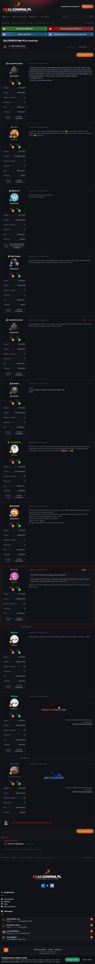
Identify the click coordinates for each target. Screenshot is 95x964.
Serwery (34, 16)
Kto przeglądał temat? (85, 55)
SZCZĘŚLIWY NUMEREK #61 (24, 29)
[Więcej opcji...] (90, 63)
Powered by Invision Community (47, 953)
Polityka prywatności (40, 949)
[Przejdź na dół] (6, 955)
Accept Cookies (73, 959)
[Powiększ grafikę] (52, 708)
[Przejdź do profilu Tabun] (14, 133)
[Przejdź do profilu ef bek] (14, 576)
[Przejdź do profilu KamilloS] (14, 390)
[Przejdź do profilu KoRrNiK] (14, 770)
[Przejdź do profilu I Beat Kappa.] (14, 263)
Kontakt (50, 949)
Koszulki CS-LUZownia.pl (14, 925)
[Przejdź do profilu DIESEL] (4, 938)
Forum (7, 16)
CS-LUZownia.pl (87, 724)
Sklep (5, 904)
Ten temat (83, 16)
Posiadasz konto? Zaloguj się (70, 6)
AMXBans (6, 901)
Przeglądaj (45, 16)
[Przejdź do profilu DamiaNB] (14, 512)
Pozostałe (24, 48)
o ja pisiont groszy (53, 575)
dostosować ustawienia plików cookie (12, 961)
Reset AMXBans (12, 937)
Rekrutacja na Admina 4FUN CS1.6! (70, 29)
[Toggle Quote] (32, 575)
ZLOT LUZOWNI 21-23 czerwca (14, 931)
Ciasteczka (58, 949)
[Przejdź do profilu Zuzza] (14, 639)
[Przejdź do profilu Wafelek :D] (14, 197)
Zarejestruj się (87, 6)
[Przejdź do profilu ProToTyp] (4, 932)
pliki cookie (25, 959)
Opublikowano (38, 63)
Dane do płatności (9, 906)
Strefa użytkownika (20, 16)
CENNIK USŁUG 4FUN (24, 34)
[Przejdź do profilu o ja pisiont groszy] (5, 47)
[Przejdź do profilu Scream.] (4, 920)
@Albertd (64, 450)
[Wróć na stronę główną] (6, 950)
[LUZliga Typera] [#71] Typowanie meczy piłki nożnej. (71, 34)
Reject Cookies (87, 959)
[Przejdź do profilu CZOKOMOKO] (14, 449)
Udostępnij (71, 47)
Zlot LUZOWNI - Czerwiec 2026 (14, 919)
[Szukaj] (91, 17)
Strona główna (8, 899)
